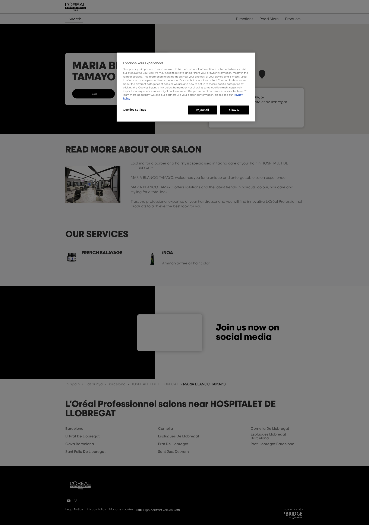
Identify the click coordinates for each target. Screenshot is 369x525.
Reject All (202, 109)
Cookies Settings (134, 109)
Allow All (234, 109)
